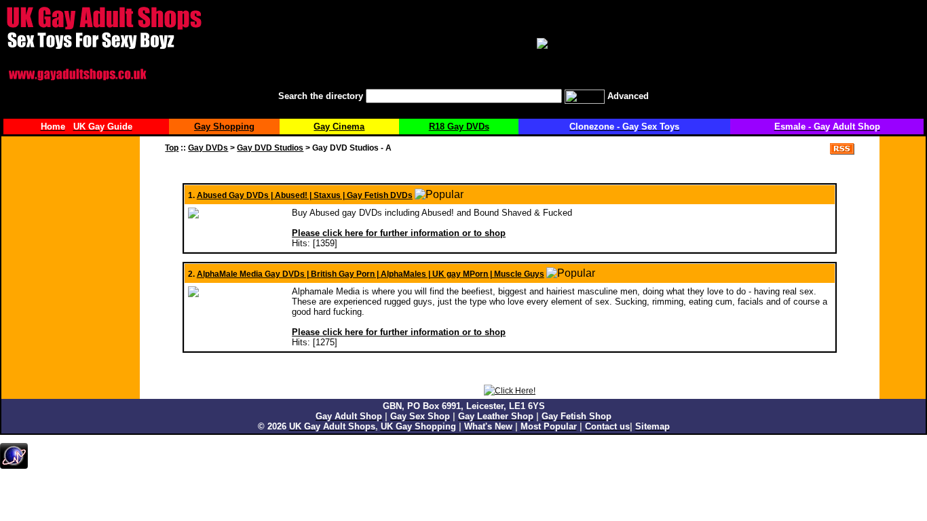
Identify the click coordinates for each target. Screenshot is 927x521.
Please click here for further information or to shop (399, 233)
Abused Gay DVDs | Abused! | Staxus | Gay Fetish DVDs (305, 195)
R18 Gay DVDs (459, 126)
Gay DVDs (208, 148)
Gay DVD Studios (270, 148)
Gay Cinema (339, 126)
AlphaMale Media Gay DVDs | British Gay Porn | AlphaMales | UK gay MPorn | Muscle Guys (370, 274)
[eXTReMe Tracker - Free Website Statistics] (14, 466)
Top (171, 148)
